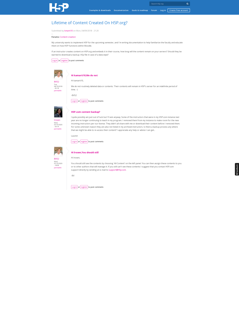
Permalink (57, 91)
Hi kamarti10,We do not (84, 75)
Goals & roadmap (140, 10)
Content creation (68, 37)
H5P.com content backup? (85, 111)
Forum (154, 10)
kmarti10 (68, 30)
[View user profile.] (58, 78)
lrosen (57, 119)
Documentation (121, 10)
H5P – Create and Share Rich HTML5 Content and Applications (59, 7)
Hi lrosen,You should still (85, 152)
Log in (163, 10)
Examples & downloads (100, 10)
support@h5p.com (117, 169)
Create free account (178, 10)
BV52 (56, 81)
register (64, 60)
